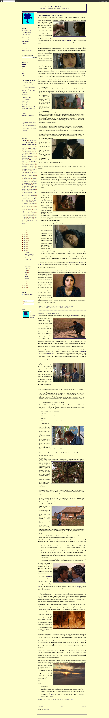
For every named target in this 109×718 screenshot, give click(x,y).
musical (32, 155)
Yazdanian (24, 166)
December (27, 252)
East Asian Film (25, 36)
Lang (35, 180)
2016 (25, 242)
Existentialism (27, 183)
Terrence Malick (74, 315)
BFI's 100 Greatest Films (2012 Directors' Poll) (28, 91)
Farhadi (32, 167)
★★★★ (24, 64)
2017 (25, 240)
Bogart (28, 201)
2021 (25, 232)
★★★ (23, 68)
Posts (25, 301)
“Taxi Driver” (51, 694)
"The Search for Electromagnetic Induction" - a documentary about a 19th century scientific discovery (29, 128)
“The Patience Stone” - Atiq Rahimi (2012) (50, 15)
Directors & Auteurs (26, 32)
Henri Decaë (27, 178)
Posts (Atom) (46, 709)
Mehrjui (24, 161)
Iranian (66, 307)
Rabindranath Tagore (29, 144)
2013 (25, 248)
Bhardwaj (28, 211)
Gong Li (35, 169)
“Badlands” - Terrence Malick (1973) (48, 313)
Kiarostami (25, 159)
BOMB (23, 75)
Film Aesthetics (25, 41)
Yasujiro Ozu (32, 175)
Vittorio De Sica (30, 220)
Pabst (34, 206)
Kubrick (23, 206)
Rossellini (29, 208)
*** (42, 307)
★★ (23, 71)
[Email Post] (71, 306)
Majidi (32, 174)
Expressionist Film (26, 39)
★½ (23, 73)
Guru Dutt (34, 177)
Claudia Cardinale (31, 212)
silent (24, 140)
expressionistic (78, 586)
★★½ (23, 70)
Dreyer (23, 177)
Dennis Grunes (25, 101)
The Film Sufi (54, 7)
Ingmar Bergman (29, 146)
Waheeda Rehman (31, 189)
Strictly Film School (26, 110)
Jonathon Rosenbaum (27, 104)
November (27, 262)
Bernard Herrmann (27, 156)
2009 (25, 285)
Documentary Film (26, 34)
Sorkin (23, 220)
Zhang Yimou (33, 148)
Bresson (33, 163)
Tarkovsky (26, 181)
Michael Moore (25, 195)
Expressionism (30, 221)
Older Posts (83, 706)
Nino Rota (33, 195)
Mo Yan (29, 218)
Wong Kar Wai (31, 164)
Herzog (24, 148)
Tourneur (29, 209)
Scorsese (24, 164)
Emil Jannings (34, 201)
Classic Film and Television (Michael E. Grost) (28, 96)
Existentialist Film (26, 38)
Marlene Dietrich (27, 170)
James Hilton (24, 204)
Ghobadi (28, 177)
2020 (25, 234)
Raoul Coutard (31, 197)
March (26, 276)
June (26, 270)
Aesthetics (32, 166)
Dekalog (32, 153)
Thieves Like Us (49, 353)
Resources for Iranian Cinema (28, 108)
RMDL (26, 163)
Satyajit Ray (29, 142)
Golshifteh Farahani (66, 40)
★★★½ (24, 66)
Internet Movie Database (27, 103)
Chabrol (30, 191)
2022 (25, 230)
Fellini (35, 191)
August (26, 268)
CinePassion (25, 94)
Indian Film (24, 45)
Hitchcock (33, 140)
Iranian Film (24, 47)
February (27, 278)
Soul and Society (26, 48)
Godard (25, 203)
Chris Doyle (25, 167)
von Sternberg (41, 264)
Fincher (23, 214)
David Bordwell (25, 99)
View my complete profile (32, 316)
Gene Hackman (30, 214)
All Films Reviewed (26, 30)
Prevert (23, 208)
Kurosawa (30, 180)
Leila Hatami (31, 194)
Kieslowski (28, 151)
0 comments (67, 306)
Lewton (32, 159)
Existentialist (48, 307)
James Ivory (32, 204)
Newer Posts (40, 706)
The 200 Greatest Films (27, 50)
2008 (25, 287)
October (27, 264)
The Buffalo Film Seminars (28, 115)
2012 (25, 250)
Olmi (34, 218)
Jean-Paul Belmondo (31, 215)
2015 (25, 244)
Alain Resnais (33, 181)
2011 (25, 281)
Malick (29, 184)
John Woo (31, 217)
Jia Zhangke (24, 217)
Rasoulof (24, 198)
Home (62, 706)
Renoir (27, 172)
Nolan (23, 197)
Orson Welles (26, 186)
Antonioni (71, 262)
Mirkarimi (29, 206)
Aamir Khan (34, 172)
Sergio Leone (27, 187)
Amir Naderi (28, 200)
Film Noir (24, 43)
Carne (23, 212)
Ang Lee (24, 191)
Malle (35, 150)
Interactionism (25, 158)
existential (49, 576)
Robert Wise (34, 186)
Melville (24, 175)
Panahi (24, 155)
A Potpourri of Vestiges (27, 82)
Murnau (35, 184)
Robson (30, 198)
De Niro (26, 174)
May (26, 272)
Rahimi (70, 307)
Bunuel (33, 211)
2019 (25, 236)
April (26, 274)
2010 (25, 283)
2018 (25, 238)
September (27, 266)
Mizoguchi (81, 262)
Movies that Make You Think (28, 106)
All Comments (27, 304)
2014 (25, 246)
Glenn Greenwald (28, 192)
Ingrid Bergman (32, 203)
